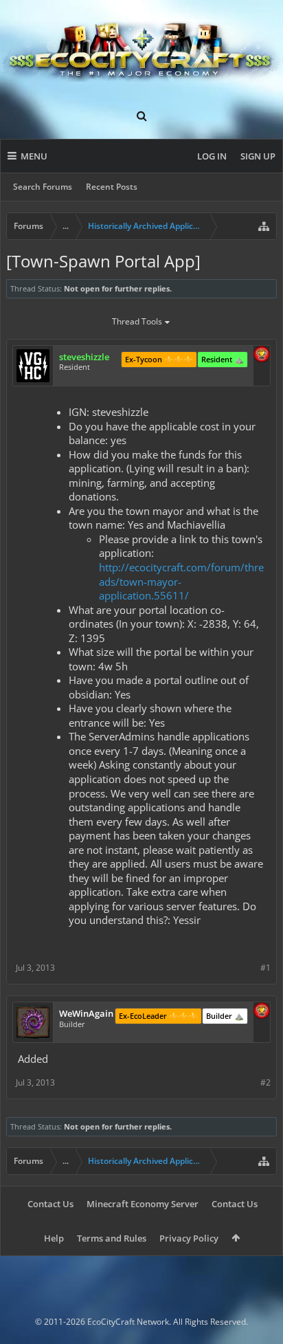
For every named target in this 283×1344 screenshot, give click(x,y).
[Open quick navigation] (263, 226)
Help (54, 1238)
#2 (265, 1082)
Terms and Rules (111, 1238)
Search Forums (42, 186)
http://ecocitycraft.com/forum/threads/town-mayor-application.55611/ (181, 581)
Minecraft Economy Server (143, 1204)
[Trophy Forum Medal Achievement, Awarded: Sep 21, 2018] (261, 1012)
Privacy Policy (188, 1238)
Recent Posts (111, 186)
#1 (265, 967)
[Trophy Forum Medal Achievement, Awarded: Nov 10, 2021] (261, 355)
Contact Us (50, 1204)
